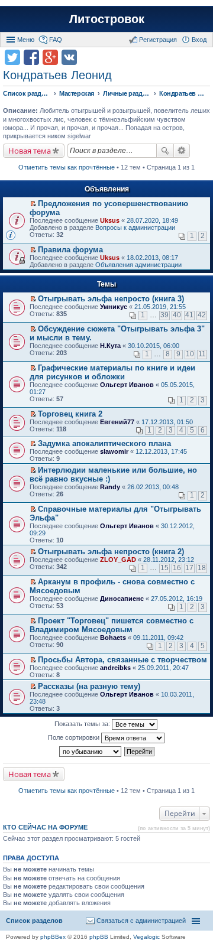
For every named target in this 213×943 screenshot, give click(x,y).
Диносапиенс (122, 598)
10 (190, 354)
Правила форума (70, 249)
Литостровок (106, 18)
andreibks (115, 667)
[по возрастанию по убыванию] (90, 751)
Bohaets (113, 637)
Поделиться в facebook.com (31, 57)
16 (177, 568)
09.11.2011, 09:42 (158, 637)
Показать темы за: (83, 723)
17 (189, 568)
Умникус (113, 306)
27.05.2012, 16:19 (176, 598)
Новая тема (29, 150)
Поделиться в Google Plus (50, 57)
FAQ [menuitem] (55, 39)
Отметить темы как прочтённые (66, 167)
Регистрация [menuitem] (158, 39)
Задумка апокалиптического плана (104, 443)
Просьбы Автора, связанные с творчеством (122, 659)
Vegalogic (146, 937)
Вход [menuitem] (199, 39)
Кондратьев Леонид (57, 75)
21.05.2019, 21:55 (160, 306)
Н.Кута (110, 345)
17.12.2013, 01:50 (167, 421)
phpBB (98, 937)
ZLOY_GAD (118, 559)
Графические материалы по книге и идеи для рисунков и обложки (112, 372)
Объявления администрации (138, 264)
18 (202, 568)
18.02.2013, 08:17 (152, 257)
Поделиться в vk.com (69, 57)
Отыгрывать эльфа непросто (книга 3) (111, 298)
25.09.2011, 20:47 (163, 667)
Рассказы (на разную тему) (89, 686)
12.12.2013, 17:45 (161, 451)
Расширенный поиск (182, 151)
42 (202, 315)
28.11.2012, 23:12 (168, 559)
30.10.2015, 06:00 (153, 345)
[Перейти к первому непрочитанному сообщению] (33, 203)
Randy (110, 486)
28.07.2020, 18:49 (152, 220)
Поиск (165, 151)
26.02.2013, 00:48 (153, 486)
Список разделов (34, 920)
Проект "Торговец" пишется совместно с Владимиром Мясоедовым (111, 625)
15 (164, 568)
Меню (25, 39)
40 (177, 315)
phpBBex (53, 937)
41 (189, 315)
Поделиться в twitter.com (12, 57)
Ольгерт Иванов (127, 384)
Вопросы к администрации (135, 227)
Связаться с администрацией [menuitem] (141, 920)
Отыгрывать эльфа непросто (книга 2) (111, 551)
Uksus (110, 220)
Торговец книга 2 (70, 413)
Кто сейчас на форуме (45, 827)
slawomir (114, 451)
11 (202, 354)
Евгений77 (117, 421)
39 (164, 315)
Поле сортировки (74, 737)
